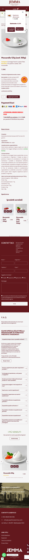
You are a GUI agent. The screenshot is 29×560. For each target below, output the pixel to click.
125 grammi (10, 63)
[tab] (14, 129)
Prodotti (5, 278)
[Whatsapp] (4, 555)
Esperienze (11, 278)
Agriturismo (19, 278)
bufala (16, 63)
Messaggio (4, 281)
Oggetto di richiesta (6, 275)
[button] (3, 8)
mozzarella (4, 65)
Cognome (17, 259)
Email (16, 267)
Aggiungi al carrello (13, 97)
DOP (20, 63)
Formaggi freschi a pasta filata (16, 61)
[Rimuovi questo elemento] (23, 19)
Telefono (3, 267)
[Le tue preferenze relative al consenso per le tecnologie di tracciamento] (2, 558)
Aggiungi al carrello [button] (5, 211)
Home (2, 24)
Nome (2, 259)
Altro (24, 278)
